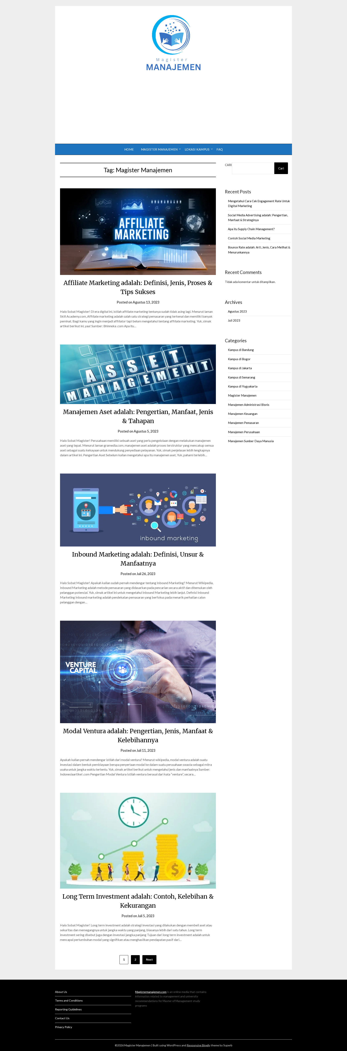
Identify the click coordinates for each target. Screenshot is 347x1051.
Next (149, 959)
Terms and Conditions (69, 1000)
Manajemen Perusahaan (244, 432)
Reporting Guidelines (68, 1009)
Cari (228, 165)
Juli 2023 (234, 320)
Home (129, 149)
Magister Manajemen (159, 149)
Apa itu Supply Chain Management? (251, 229)
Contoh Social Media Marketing (249, 238)
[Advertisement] (173, 105)
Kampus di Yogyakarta (242, 386)
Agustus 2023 (237, 311)
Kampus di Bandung (241, 350)
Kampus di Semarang (241, 377)
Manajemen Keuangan (242, 413)
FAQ (219, 149)
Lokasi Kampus (197, 149)
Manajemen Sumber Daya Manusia (251, 441)
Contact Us (62, 1018)
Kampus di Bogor (239, 359)
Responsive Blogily (198, 1045)
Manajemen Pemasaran (243, 423)
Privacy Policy (63, 1027)
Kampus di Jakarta (240, 368)
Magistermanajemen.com (150, 992)
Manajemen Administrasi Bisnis (248, 404)
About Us (61, 992)
